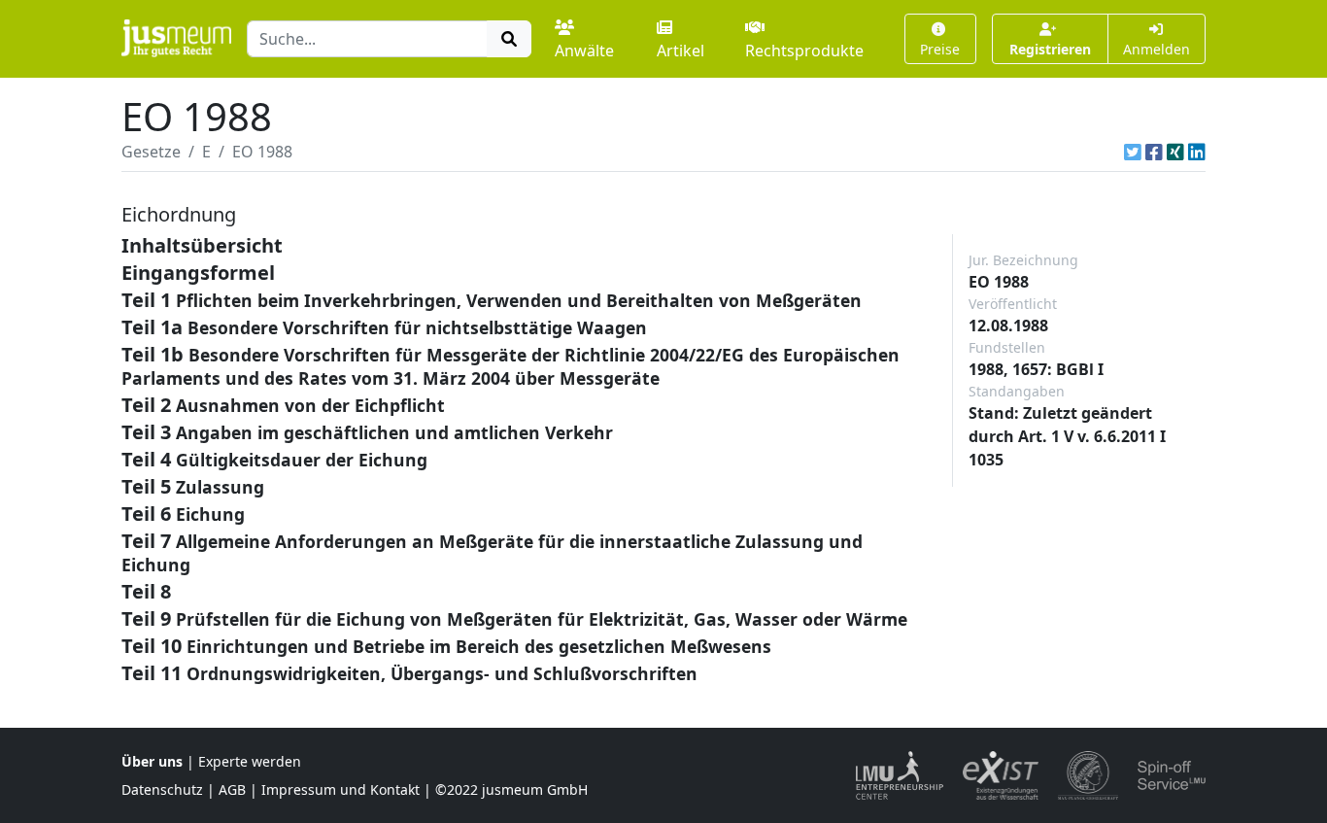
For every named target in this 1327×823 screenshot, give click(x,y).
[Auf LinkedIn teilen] (1197, 151)
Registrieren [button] (1050, 49)
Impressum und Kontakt (340, 789)
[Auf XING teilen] (1175, 151)
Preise (940, 49)
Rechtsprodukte (804, 50)
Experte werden (249, 761)
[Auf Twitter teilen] (1132, 151)
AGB (232, 789)
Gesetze (151, 151)
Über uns (152, 761)
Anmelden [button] (1156, 49)
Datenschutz (162, 789)
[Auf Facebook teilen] (1154, 151)
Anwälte (584, 50)
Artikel (680, 50)
